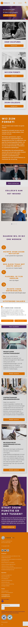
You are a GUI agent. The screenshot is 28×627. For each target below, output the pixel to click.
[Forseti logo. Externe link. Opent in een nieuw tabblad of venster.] (2, 306)
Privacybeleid (23, 305)
